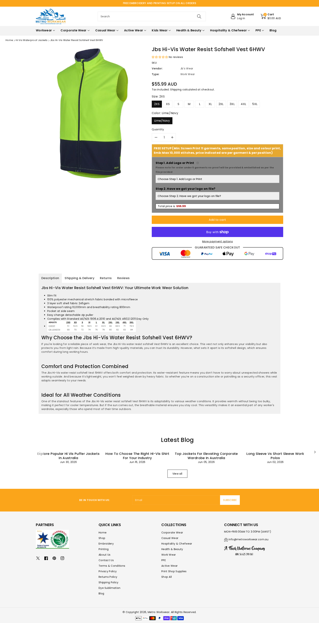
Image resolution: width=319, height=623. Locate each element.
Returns (106, 278)
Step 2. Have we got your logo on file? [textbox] (185, 189)
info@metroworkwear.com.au (248, 539)
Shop (102, 538)
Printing (104, 549)
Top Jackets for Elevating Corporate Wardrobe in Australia (206, 455)
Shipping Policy (109, 582)
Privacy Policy (108, 571)
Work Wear (168, 555)
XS (168, 104)
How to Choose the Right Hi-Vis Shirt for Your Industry (137, 455)
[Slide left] (40, 452)
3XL (232, 104)
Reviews (123, 278)
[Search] (199, 16)
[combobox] (152, 16)
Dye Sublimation (110, 588)
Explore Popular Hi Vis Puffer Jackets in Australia (68, 455)
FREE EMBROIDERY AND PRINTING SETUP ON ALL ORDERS (159, 3)
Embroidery (106, 543)
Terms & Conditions (112, 566)
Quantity (158, 129)
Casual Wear (169, 538)
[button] (271, 16)
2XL (221, 104)
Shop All (166, 577)
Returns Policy (108, 577)
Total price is (172, 206)
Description (50, 278)
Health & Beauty (172, 549)
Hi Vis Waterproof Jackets (32, 40)
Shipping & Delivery (79, 278)
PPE (163, 560)
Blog (101, 593)
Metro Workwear (158, 612)
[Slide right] (315, 452)
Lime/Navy (162, 121)
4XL (243, 104)
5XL (254, 104)
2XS (157, 104)
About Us (104, 555)
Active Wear (169, 566)
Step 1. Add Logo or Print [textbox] (217, 167)
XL (210, 104)
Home (9, 40)
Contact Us (106, 560)
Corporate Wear (172, 532)
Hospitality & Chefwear (176, 543)
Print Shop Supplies (174, 571)
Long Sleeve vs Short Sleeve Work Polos (275, 455)
